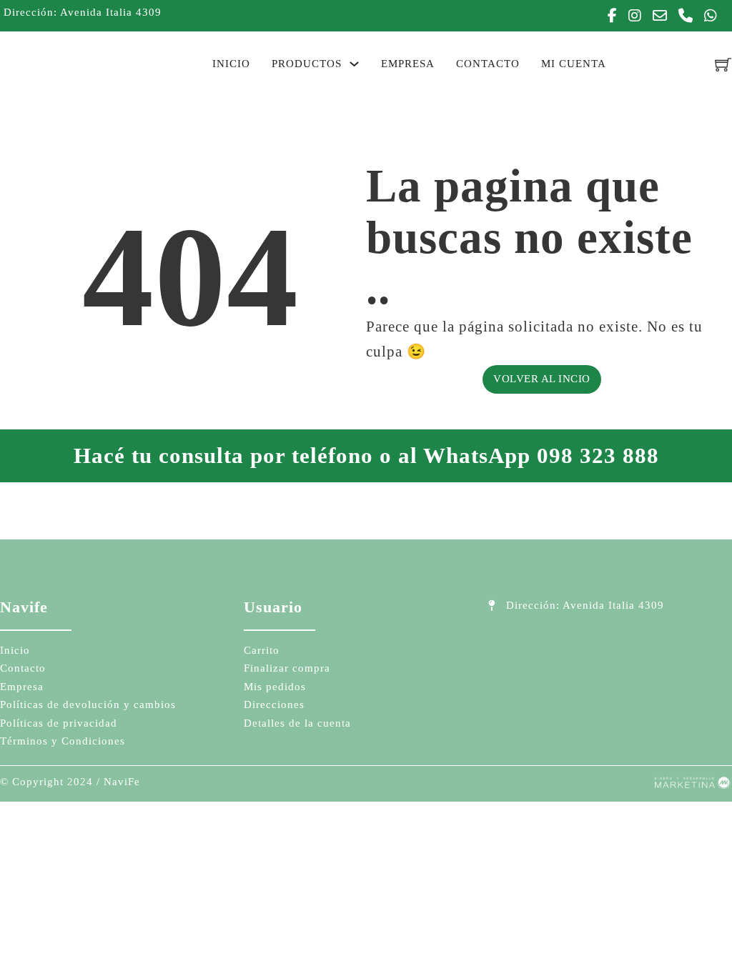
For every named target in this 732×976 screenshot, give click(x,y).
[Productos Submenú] (354, 64)
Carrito (262, 650)
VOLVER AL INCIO (541, 378)
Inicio (231, 63)
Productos (307, 63)
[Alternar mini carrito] (723, 64)
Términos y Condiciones (62, 741)
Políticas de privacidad (58, 723)
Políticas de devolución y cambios (88, 704)
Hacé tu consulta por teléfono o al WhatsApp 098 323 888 (366, 455)
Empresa (408, 63)
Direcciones (274, 704)
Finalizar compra (287, 668)
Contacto (488, 63)
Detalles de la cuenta (297, 723)
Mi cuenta (573, 63)
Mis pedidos (275, 686)
